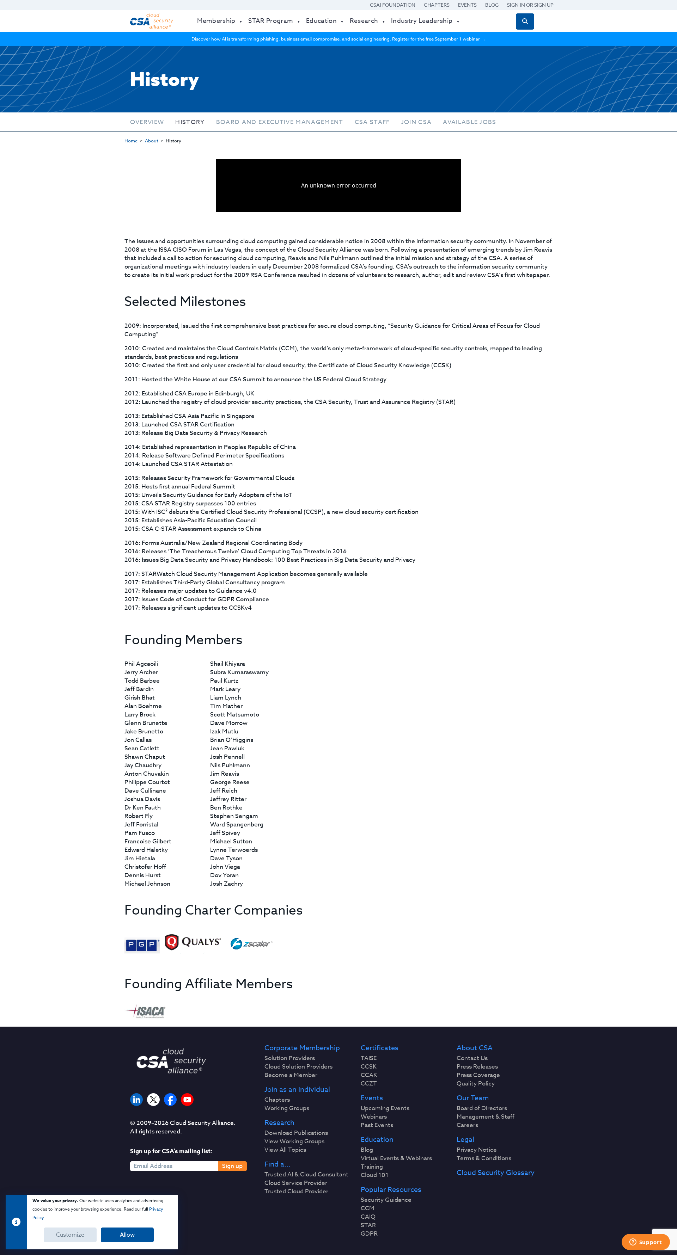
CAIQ (368, 1217)
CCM (367, 1208)
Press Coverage (478, 1075)
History (190, 122)
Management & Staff (485, 1117)
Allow (127, 1235)
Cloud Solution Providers (298, 1067)
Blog (492, 4)
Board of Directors (482, 1108)
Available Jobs (469, 122)
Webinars (374, 1117)
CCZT (369, 1083)
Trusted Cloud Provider (296, 1191)
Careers (467, 1125)
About (151, 140)
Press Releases (477, 1067)
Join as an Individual (297, 1089)
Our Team (473, 1098)
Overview (147, 122)
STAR (368, 1225)
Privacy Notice (477, 1150)
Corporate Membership (302, 1048)
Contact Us (472, 1058)
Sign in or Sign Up (530, 4)
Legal (465, 1139)
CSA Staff (372, 122)
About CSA (475, 1048)
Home (131, 140)
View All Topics (285, 1150)
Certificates (379, 1048)
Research (279, 1122)
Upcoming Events (385, 1108)
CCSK (369, 1067)
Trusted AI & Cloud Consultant (306, 1174)
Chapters (437, 4)
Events (467, 4)
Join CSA (416, 122)
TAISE (369, 1058)
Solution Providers (289, 1058)
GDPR (369, 1234)
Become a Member (290, 1075)
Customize (70, 1235)
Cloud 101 (375, 1175)
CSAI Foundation (392, 4)
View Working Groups (294, 1141)
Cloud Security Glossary (496, 1172)
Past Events (377, 1125)
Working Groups (286, 1108)
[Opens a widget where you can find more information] (645, 1242)
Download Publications (296, 1133)
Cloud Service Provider (295, 1183)
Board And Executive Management (279, 122)
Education (377, 1139)
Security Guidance (386, 1200)
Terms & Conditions (484, 1158)
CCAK (369, 1075)
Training (372, 1167)
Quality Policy (476, 1083)
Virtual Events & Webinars (396, 1158)
